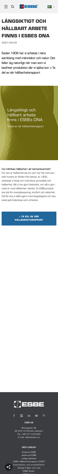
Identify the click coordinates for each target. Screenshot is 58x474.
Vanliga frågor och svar (29, 468)
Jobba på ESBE (29, 455)
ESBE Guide (29, 471)
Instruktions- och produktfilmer (29, 465)
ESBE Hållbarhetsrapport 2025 (29, 462)
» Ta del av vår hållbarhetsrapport (29, 218)
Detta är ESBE (29, 452)
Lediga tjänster (29, 459)
